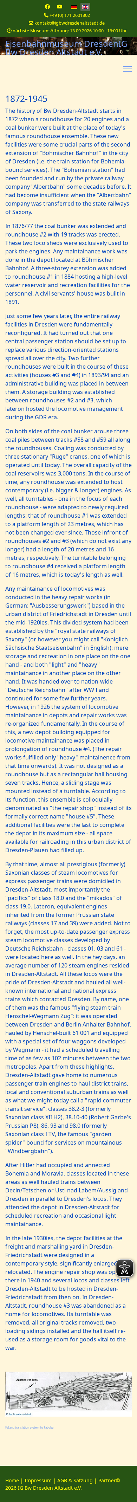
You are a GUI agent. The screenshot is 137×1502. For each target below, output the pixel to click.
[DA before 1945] (68, 1394)
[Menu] (127, 68)
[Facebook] (47, 6)
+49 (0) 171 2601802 (70, 15)
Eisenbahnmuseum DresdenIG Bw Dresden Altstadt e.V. (66, 47)
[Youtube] (60, 6)
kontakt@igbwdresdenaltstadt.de (69, 23)
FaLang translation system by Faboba (29, 1427)
